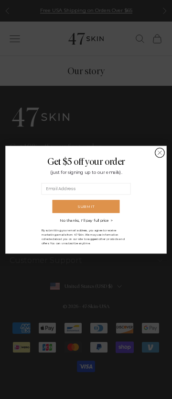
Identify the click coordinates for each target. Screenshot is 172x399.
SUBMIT (86, 206)
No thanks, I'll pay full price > (86, 220)
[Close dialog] (160, 153)
